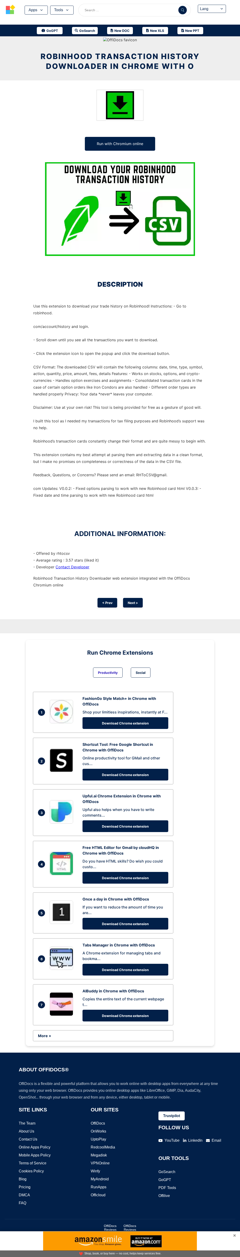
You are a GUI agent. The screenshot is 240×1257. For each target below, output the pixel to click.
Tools (58, 10)
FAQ (22, 1203)
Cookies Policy (31, 1171)
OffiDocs (98, 1123)
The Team (27, 1123)
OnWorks (98, 1131)
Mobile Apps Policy (35, 1155)
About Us (26, 1131)
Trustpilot (171, 1116)
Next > (133, 603)
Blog (22, 1179)
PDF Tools (167, 1188)
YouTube (172, 1140)
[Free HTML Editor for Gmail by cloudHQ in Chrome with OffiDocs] (62, 873)
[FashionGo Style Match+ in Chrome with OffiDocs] (62, 722)
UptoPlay (98, 1139)
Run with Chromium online (120, 143)
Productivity (108, 673)
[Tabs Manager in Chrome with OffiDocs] (62, 968)
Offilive (164, 1196)
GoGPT (164, 1180)
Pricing (24, 1187)
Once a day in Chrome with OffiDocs (115, 899)
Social (141, 673)
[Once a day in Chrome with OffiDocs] (62, 922)
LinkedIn (195, 1140)
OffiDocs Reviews (110, 1227)
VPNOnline (100, 1163)
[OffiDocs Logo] (10, 10)
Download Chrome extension (125, 723)
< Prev (107, 603)
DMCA (24, 1195)
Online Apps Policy (34, 1147)
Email (216, 1140)
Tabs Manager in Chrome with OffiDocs (118, 945)
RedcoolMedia (103, 1147)
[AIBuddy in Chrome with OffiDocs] (62, 1014)
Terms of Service (32, 1163)
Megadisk (99, 1155)
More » (44, 1035)
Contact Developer (72, 567)
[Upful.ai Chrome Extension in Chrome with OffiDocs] (62, 822)
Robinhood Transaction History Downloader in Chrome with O (120, 61)
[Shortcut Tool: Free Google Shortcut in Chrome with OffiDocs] (62, 770)
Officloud (98, 1195)
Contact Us (28, 1139)
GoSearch (166, 1172)
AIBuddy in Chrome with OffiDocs (113, 991)
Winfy (95, 1171)
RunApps (98, 1187)
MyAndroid (100, 1179)
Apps (33, 10)
